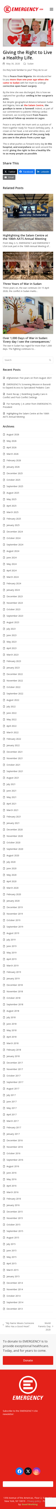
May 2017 (11, 1108)
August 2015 (13, 1237)
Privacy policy (34, 1501)
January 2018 (13, 1056)
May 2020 (11, 874)
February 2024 (14, 583)
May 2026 (11, 440)
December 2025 (15, 473)
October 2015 (13, 1224)
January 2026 (13, 466)
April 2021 (11, 803)
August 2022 (13, 700)
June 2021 (11, 790)
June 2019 (11, 946)
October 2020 (13, 842)
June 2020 (11, 868)
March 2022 (13, 732)
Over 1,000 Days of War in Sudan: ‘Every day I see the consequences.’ (27, 339)
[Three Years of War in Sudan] (28, 265)
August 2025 (13, 492)
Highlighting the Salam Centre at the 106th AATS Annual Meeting (25, 237)
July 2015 (11, 1244)
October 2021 (13, 764)
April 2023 (11, 648)
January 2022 (13, 745)
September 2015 (15, 1231)
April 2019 (11, 959)
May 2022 (11, 719)
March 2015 (13, 1269)
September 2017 (15, 1082)
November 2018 (15, 991)
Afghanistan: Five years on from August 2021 (29, 377)
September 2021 (15, 771)
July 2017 (11, 1095)
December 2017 (15, 1062)
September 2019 (15, 926)
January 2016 (13, 1205)
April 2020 (11, 881)
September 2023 (15, 615)
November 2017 (15, 1069)
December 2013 (15, 1308)
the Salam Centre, (33, 105)
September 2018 (15, 1004)
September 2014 (15, 1302)
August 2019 (13, 933)
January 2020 (13, 900)
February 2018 (14, 1049)
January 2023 (13, 667)
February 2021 (14, 816)
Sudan (30, 63)
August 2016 (13, 1166)
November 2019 (15, 913)
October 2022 (13, 687)
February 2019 (14, 972)
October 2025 (13, 479)
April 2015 (11, 1263)
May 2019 (11, 952)
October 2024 (13, 538)
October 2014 (13, 1295)
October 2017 (13, 1075)
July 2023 (11, 628)
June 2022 (11, 712)
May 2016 (11, 1179)
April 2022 (11, 725)
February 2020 (14, 894)
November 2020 (15, 836)
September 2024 (15, 544)
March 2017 (13, 1120)
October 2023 (13, 609)
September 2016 (15, 1159)
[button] (51, 9)
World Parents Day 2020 (44, 1326)
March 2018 (13, 1043)
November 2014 (15, 1289)
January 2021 (13, 823)
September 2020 (15, 848)
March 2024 (13, 576)
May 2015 (11, 1256)
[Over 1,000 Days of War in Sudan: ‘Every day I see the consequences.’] (28, 315)
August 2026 (13, 434)
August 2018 (13, 1010)
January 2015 (13, 1276)
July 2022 (11, 706)
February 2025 (14, 518)
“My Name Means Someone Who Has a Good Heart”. (18, 1325)
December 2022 (15, 674)
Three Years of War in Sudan (22, 284)
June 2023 (11, 635)
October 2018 (13, 997)
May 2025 (11, 499)
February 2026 (14, 460)
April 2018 (11, 1036)
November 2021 (15, 758)
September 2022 (15, 693)
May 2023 (11, 641)
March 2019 (13, 965)
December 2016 (15, 1140)
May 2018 (11, 1030)
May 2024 (11, 564)
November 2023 (15, 602)
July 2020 (11, 861)
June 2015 (11, 1250)
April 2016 (11, 1185)
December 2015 (15, 1211)
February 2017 (14, 1127)
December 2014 (15, 1282)
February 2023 (14, 661)
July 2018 (11, 1017)
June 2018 (11, 1023)
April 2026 (11, 447)
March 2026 (13, 453)
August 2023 (13, 622)
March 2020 (13, 887)
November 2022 (15, 680)
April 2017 (11, 1114)
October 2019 (13, 920)
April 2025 (11, 505)
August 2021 (13, 777)
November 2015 (15, 1218)
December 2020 (15, 829)
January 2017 (13, 1133)
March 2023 (13, 654)
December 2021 (15, 751)
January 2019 (13, 978)
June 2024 (11, 557)
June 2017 (11, 1101)
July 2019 (11, 939)
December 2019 (15, 907)
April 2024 (11, 570)
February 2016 (14, 1198)
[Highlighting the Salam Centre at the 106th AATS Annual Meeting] (28, 212)
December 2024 (15, 531)
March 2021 (13, 810)
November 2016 (15, 1146)
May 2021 (11, 797)
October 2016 (13, 1153)
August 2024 (13, 551)
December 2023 (15, 596)
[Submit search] (50, 360)
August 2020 (13, 855)
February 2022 (14, 738)
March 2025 (13, 512)
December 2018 (15, 984)
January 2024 (13, 589)
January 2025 (13, 525)
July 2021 (11, 784)
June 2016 (11, 1172)
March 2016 (13, 1192)
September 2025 (15, 486)
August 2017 (13, 1088)
